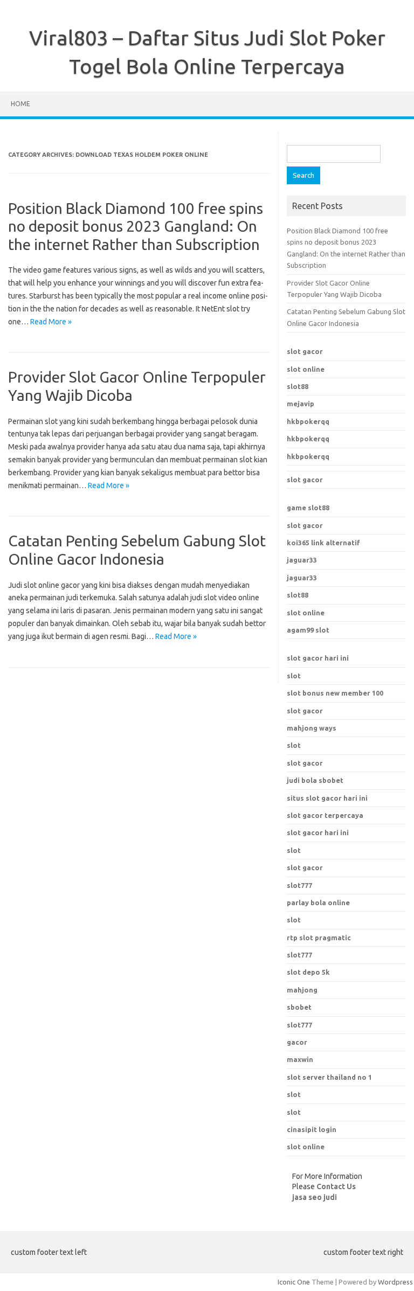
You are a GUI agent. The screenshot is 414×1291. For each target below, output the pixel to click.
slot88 (297, 386)
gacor (297, 1042)
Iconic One (294, 1282)
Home (20, 103)
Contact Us (336, 1186)
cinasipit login (311, 1129)
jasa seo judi (314, 1197)
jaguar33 (302, 560)
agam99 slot (308, 630)
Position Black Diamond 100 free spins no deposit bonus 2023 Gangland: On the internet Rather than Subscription (135, 226)
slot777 (299, 955)
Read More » (51, 321)
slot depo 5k (308, 972)
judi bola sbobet (315, 780)
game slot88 (308, 507)
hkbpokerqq (308, 421)
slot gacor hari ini (318, 658)
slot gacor (305, 351)
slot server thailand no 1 (329, 1077)
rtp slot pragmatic (319, 937)
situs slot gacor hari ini (327, 798)
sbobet (299, 1007)
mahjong (302, 990)
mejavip (300, 403)
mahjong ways (311, 728)
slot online (306, 369)
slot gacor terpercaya (325, 815)
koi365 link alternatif (323, 542)
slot (294, 675)
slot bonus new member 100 (335, 693)
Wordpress (395, 1282)
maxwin (300, 1059)
